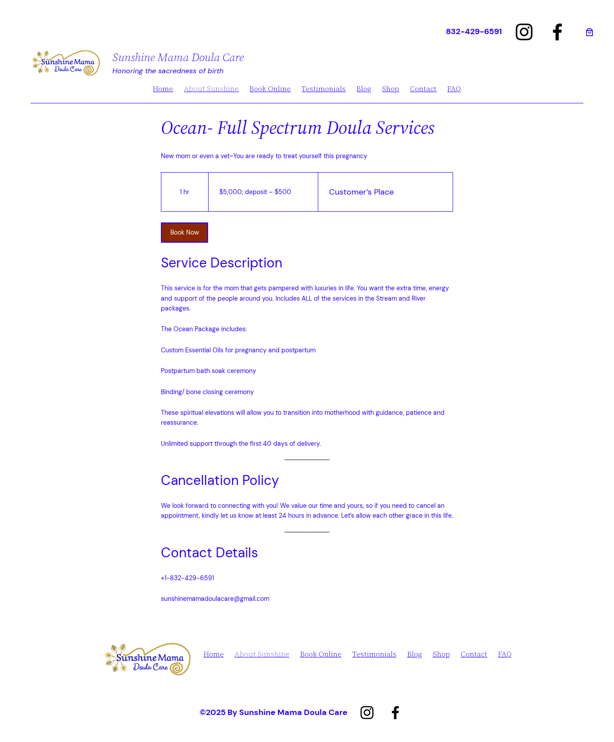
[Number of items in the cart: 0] (589, 32)
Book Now (184, 232)
